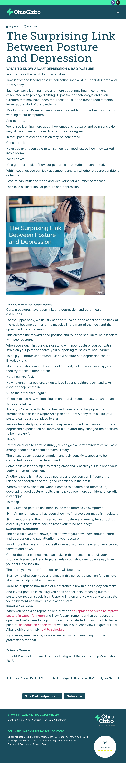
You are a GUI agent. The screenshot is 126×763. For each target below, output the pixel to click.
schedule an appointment (37, 625)
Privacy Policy (40, 744)
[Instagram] (118, 2)
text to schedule (52, 629)
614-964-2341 (47, 740)
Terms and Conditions (19, 744)
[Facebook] (113, 2)
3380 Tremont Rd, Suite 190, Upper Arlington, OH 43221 (57, 736)
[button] (118, 12)
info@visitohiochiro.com (23, 740)
